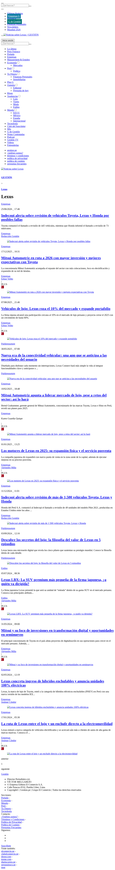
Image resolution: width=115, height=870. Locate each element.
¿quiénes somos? (15, 153)
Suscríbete (6, 845)
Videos (10, 142)
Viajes (16, 101)
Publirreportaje (8, 344)
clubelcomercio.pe (9, 854)
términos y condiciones (18, 155)
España (16, 118)
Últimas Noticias (15, 13)
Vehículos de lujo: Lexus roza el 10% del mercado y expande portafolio (55, 309)
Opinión (11, 85)
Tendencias (12, 96)
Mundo (10, 110)
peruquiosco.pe (8, 864)
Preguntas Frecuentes (11, 827)
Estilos (16, 107)
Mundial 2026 (14, 29)
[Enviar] (30, 6)
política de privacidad (17, 158)
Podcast (11, 137)
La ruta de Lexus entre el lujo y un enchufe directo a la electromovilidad (56, 724)
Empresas (11, 19)
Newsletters (12, 27)
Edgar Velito (7, 279)
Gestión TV (12, 139)
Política (16, 71)
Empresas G (14, 16)
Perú (9, 68)
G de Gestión (14, 21)
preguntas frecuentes (17, 163)
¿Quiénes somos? (9, 816)
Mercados (17, 65)
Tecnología (12, 123)
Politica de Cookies (10, 824)
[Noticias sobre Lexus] (12, 169)
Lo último (11, 49)
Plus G (10, 82)
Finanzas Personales (16, 24)
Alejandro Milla (8, 467)
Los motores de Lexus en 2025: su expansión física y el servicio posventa (56, 451)
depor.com (6, 856)
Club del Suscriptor (16, 126)
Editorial (17, 88)
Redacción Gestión (10, 236)
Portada (10, 54)
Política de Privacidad (11, 822)
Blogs (10, 93)
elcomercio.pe (7, 851)
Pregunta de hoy (21, 90)
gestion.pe (12, 150)
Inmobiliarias (19, 79)
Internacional (19, 121)
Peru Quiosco (13, 51)
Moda (16, 104)
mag (3, 867)
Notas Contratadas (16, 134)
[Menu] (2, 3)
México (16, 115)
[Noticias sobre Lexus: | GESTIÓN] (21, 34)
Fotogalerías (13, 145)
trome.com (6, 859)
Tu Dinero (12, 74)
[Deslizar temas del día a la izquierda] (2, 9)
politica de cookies (16, 161)
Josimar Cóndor (8, 702)
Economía (12, 62)
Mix (9, 129)
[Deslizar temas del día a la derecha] (2, 35)
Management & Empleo (18, 59)
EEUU (16, 112)
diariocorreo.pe (8, 862)
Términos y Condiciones (12, 819)
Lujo (15, 99)
